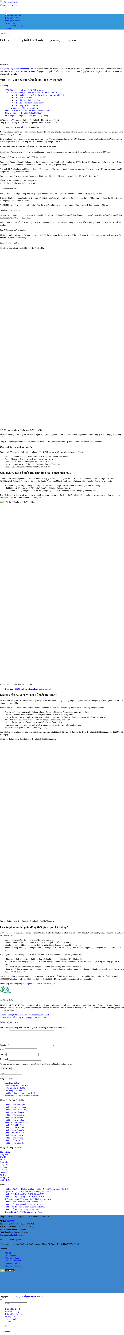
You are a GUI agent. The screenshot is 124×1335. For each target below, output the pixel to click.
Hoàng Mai (4, 1177)
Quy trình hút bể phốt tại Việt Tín (24, 108)
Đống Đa (3, 1164)
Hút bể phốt (3, 33)
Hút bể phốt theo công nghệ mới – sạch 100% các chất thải (39, 95)
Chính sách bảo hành (13, 1260)
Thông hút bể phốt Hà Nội (25, 1296)
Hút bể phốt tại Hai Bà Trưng (16, 1109)
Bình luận (4, 1045)
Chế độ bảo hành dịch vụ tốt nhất (29, 102)
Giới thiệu (8, 1253)
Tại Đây (77, 1244)
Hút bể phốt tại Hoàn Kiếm (15, 1107)
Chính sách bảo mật (12, 1258)
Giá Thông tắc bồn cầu (13, 1083)
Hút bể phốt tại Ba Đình (14, 1117)
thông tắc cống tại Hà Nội (15, 1088)
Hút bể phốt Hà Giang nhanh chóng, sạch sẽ (33, 688)
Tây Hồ (3, 1157)
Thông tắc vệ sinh (15, 1090)
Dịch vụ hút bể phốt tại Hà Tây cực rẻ (29, 127)
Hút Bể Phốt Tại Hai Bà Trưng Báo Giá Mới (22, 1209)
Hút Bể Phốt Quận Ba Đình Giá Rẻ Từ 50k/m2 (23, 1204)
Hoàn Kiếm (4, 1162)
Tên (2, 1049)
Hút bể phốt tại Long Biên (15, 1114)
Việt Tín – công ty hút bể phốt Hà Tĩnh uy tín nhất (25, 90)
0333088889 (5, 1331)
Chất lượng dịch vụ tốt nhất (27, 100)
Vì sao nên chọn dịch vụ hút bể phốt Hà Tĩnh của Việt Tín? (34, 92)
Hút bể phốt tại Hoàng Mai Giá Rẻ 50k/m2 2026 (23, 1201)
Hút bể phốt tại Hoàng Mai (15, 1104)
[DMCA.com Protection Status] (7, 1271)
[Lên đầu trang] (1, 1299)
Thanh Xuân (5, 1152)
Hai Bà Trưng (5, 1180)
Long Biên (4, 1154)
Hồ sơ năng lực (10, 1255)
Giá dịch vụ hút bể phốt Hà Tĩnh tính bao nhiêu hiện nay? (27, 110)
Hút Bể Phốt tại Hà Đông (14, 1125)
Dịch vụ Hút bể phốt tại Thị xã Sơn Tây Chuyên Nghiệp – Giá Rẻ (25, 1014)
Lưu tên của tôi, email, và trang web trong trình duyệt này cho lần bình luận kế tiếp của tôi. (37, 1063)
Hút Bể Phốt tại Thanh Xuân (16, 1122)
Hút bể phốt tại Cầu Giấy (14, 1112)
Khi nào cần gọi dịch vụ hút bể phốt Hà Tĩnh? (23, 113)
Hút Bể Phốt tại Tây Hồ (14, 1140)
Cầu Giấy (3, 1169)
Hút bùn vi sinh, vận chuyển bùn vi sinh (20, 1093)
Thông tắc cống (12, 18)
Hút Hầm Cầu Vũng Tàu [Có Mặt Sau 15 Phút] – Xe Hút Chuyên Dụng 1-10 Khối (36, 1189)
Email (3, 1054)
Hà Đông (3, 1167)
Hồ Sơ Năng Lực (16, 25)
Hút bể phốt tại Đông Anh (15, 1135)
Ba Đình (3, 1159)
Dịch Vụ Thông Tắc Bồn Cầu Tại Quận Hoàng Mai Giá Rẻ (27, 1191)
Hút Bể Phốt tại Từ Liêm (14, 1127)
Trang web (4, 1059)
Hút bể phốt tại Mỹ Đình (14, 1120)
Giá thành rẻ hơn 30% (25, 97)
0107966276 (10, 1221)
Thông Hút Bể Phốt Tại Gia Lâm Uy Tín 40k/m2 (24, 1212)
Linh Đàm (4, 1172)
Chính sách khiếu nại (13, 1265)
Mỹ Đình (3, 1174)
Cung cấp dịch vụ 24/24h (26, 105)
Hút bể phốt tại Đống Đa (14, 1143)
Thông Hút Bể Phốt (13, 15)
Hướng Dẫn (10, 23)
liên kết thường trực (48, 983)
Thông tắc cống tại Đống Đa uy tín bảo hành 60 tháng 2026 (28, 1199)
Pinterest (19, 1234)
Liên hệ (8, 28)
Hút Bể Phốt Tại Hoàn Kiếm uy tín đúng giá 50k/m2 (25, 1206)
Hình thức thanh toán (13, 1263)
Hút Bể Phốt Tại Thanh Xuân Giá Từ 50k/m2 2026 (24, 1194)
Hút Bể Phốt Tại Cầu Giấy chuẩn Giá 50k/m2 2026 (24, 1196)
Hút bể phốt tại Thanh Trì (14, 1130)
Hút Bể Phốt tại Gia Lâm (14, 1132)
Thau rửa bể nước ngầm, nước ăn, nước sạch (22, 1095)
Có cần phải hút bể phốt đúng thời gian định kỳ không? (27, 115)
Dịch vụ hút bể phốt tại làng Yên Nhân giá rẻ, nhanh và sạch (23, 1017)
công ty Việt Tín (20, 978)
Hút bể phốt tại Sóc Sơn (14, 1137)
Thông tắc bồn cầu (13, 20)
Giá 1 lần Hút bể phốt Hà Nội (16, 1085)
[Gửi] (1, 1076)
